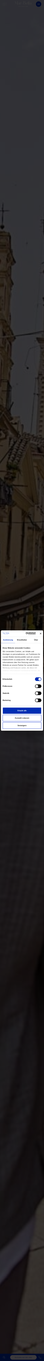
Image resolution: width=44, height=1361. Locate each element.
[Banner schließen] (40, 633)
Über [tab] (36, 640)
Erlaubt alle (22, 711)
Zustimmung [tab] (8, 640)
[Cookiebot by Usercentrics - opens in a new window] (27, 633)
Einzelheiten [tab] (22, 640)
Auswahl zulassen (22, 718)
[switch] (38, 686)
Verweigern (22, 725)
